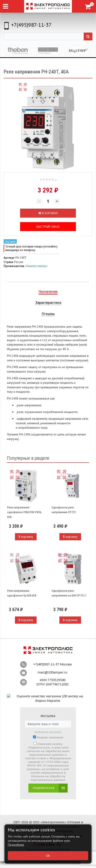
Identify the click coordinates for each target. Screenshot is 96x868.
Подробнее (16, 845)
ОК (48, 856)
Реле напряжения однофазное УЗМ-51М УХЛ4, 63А (24, 512)
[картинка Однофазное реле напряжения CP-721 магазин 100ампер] (70, 486)
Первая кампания (50, 737)
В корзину (26, 536)
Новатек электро (36, 266)
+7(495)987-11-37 (31, 24)
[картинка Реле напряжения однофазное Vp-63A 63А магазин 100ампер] (25, 569)
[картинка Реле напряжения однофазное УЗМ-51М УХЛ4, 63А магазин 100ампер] (25, 486)
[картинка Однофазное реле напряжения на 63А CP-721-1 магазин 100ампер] (70, 569)
